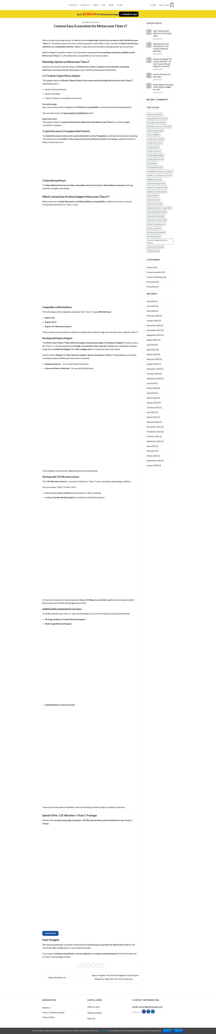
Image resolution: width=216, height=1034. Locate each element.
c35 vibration (166, 127)
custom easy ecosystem (155, 139)
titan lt (158, 236)
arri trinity (163, 119)
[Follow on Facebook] (144, 1011)
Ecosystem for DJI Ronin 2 (76, 113)
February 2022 (153, 422)
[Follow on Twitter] (153, 1011)
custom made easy (153, 151)
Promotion (151, 286)
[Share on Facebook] (79, 965)
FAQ (103, 5)
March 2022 (152, 417)
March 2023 (152, 398)
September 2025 (154, 335)
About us (46, 1007)
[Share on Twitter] (84, 965)
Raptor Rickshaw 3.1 (57, 977)
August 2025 (152, 340)
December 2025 (154, 325)
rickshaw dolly (161, 220)
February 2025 (153, 359)
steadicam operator (154, 228)
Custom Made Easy (155, 277)
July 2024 (151, 383)
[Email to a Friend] (88, 965)
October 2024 (153, 373)
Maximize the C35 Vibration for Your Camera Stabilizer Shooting (161, 47)
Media (96, 5)
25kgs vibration (152, 119)
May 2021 (151, 451)
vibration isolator (153, 251)
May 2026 (151, 311)
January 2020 (152, 465)
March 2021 (152, 456)
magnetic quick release (155, 171)
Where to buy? (93, 1007)
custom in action (152, 147)
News (111, 5)
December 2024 (154, 369)
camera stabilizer (153, 135)
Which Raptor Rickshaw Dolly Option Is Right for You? (163, 87)
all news (85, 22)
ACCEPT (167, 1030)
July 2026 (151, 301)
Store (119, 5)
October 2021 (153, 436)
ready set (150, 220)
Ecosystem (94, 22)
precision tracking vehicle (156, 183)
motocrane (160, 175)
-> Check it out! (129, 14)
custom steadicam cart (155, 159)
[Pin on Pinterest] (93, 965)
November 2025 (154, 330)
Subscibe (91, 1018)
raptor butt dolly (161, 187)
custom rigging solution (155, 155)
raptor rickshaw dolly (154, 204)
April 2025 (151, 349)
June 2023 (151, 393)
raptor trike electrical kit (155, 216)
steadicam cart (159, 224)
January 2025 (152, 364)
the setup (150, 236)
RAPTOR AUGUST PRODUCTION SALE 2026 (162, 33)
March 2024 (152, 388)
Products (85, 5)
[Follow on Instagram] (148, 1011)
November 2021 (154, 431)
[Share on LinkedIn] (102, 965)
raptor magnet (161, 192)
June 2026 (151, 306)
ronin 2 (149, 224)
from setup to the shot (154, 167)
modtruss (169, 171)
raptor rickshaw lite (154, 208)
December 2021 (154, 427)
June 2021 (151, 446)
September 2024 (154, 378)
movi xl (169, 175)
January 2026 (152, 320)
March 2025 (152, 354)
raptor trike (167, 208)
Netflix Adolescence (154, 179)
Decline (178, 1030)
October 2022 (153, 407)
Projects (73, 5)
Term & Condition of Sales (53, 1012)
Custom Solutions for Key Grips (162, 75)
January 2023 (152, 402)
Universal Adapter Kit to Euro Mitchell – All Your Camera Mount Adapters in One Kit (162, 62)
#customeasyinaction (154, 114)
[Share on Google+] (98, 965)
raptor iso (150, 192)
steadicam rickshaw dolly (156, 232)
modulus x (150, 175)
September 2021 (154, 441)
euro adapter (151, 163)
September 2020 (154, 460)
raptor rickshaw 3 (153, 200)
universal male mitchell (155, 247)
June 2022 (151, 412)
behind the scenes (153, 127)
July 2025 (151, 344)
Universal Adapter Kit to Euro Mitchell (157, 241)
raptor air (150, 187)
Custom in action (154, 272)
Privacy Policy (48, 1017)
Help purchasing (94, 1012)
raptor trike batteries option (156, 212)
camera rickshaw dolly (155, 131)
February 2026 (153, 315)
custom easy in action (154, 143)
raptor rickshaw (152, 196)
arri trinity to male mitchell (156, 123)
